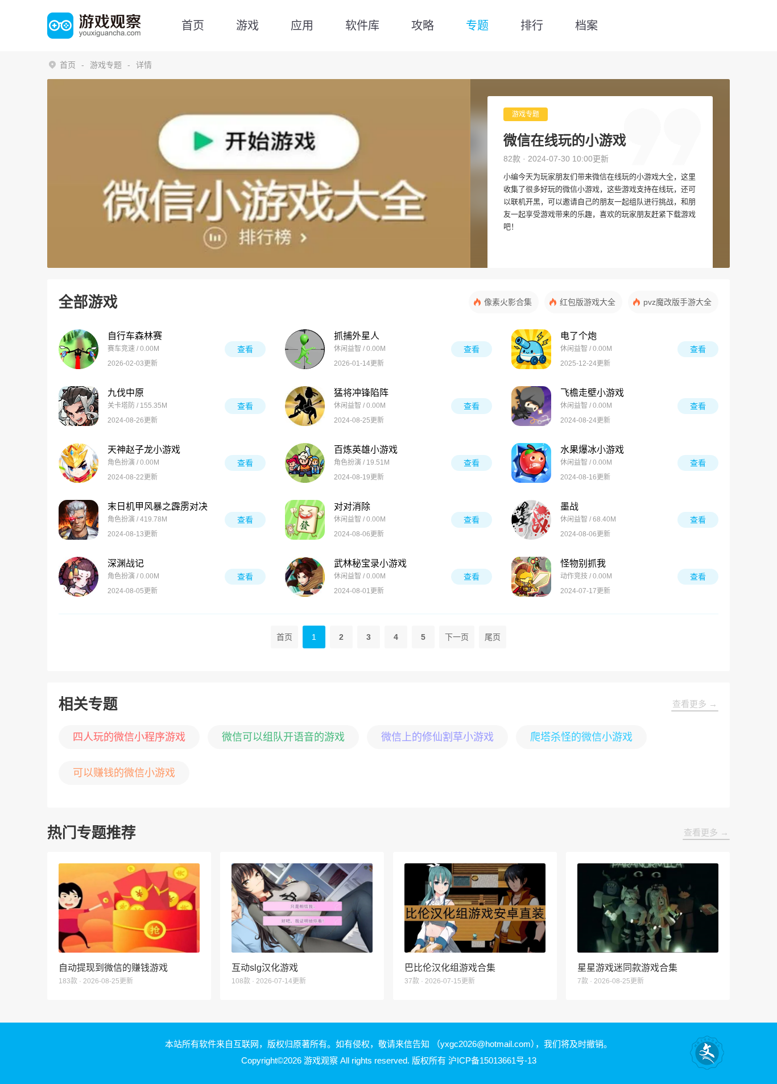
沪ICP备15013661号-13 (492, 1060)
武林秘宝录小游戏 (370, 563)
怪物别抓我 (583, 563)
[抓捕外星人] (305, 349)
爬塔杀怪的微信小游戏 (581, 737)
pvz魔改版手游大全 (677, 302)
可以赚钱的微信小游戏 (124, 773)
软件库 (362, 25)
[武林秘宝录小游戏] (305, 577)
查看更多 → (694, 704)
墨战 (569, 506)
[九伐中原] (78, 406)
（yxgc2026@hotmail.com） (483, 1044)
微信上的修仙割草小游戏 (437, 737)
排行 (531, 25)
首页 (192, 25)
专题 (477, 25)
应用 (302, 25)
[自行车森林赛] (78, 349)
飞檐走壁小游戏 (592, 393)
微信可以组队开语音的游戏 (283, 737)
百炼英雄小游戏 (366, 449)
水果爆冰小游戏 (592, 449)
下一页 (457, 637)
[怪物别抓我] (531, 577)
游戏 (247, 25)
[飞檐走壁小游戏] (531, 406)
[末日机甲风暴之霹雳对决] (78, 520)
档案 (586, 25)
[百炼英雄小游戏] (305, 463)
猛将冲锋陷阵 (361, 393)
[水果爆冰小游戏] (531, 463)
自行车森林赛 (135, 336)
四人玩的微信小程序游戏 (129, 737)
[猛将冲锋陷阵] (305, 406)
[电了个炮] (531, 349)
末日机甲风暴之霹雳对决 (158, 506)
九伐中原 (126, 393)
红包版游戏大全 (587, 302)
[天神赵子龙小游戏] (78, 463)
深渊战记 (126, 563)
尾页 (493, 637)
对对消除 (352, 506)
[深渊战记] (78, 577)
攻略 (422, 25)
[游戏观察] (93, 26)
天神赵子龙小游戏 (144, 449)
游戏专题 (106, 64)
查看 (245, 349)
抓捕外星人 (356, 336)
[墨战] (531, 520)
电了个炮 (578, 336)
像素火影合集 (508, 302)
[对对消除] (305, 520)
